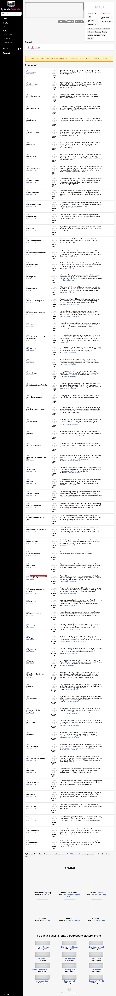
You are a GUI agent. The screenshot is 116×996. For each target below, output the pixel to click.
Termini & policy (73, 993)
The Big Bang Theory (69, 947)
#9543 (99, 8)
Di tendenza (8, 27)
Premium (7, 39)
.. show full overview (69, 87)
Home (5, 19)
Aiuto (5, 31)
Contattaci (8, 42)
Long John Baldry (100, 894)
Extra (38, 47)
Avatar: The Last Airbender (42, 970)
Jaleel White (46, 894)
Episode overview (31, 73)
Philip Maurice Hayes (73, 920)
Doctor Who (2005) (96, 981)
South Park (96, 970)
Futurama (42, 958)
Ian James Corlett (100, 920)
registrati (103, 59)
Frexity (64, 993)
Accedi (5, 49)
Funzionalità (8, 35)
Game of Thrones (42, 947)
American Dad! (42, 981)
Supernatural (69, 981)
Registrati (6, 53)
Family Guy (96, 958)
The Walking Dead (96, 947)
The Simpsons (69, 958)
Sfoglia (5, 23)
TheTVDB (70, 854)
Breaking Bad (69, 970)
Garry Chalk (46, 920)
